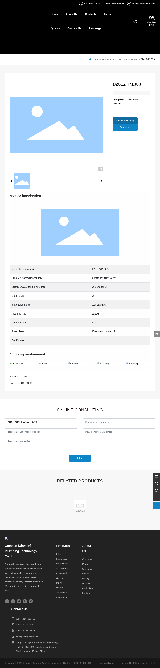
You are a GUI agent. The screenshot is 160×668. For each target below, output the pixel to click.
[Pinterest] (31, 601)
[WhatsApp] (156, 483)
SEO (153, 663)
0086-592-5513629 (25, 630)
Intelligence (62, 597)
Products (90, 14)
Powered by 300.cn (130, 663)
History (85, 578)
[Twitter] (19, 601)
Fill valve (60, 554)
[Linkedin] (13, 601)
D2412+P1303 (25, 383)
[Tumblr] (25, 601)
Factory (86, 593)
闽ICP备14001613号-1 (84, 663)
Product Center (114, 59)
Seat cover (61, 592)
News (107, 14)
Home (54, 14)
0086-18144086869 (25, 619)
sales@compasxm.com (143, 3)
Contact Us (74, 28)
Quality (55, 28)
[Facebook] (7, 601)
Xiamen (144, 663)
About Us (71, 14)
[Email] (156, 476)
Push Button (62, 563)
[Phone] (156, 490)
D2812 (25, 376)
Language (95, 28)
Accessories (62, 568)
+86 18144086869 (115, 3)
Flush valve (132, 59)
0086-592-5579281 (25, 624)
